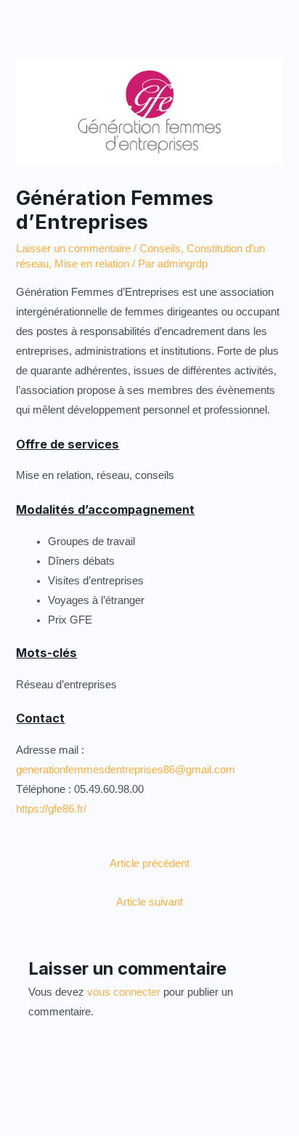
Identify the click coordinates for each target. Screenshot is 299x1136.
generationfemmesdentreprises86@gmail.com (125, 770)
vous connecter (123, 992)
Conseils (160, 248)
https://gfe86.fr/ (51, 809)
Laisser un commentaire (73, 248)
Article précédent (149, 863)
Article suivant (149, 902)
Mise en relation (91, 264)
